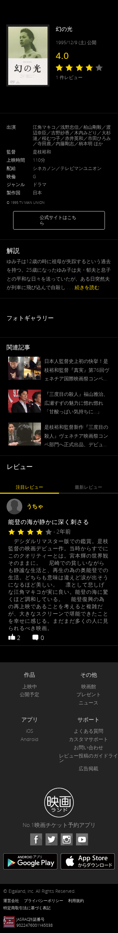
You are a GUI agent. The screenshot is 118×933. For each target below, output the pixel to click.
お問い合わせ (88, 747)
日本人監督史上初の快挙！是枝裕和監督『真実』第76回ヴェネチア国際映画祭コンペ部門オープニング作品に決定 (76, 370)
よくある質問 (88, 731)
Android (29, 739)
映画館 (88, 686)
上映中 (29, 686)
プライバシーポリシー (43, 900)
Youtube (81, 839)
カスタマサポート (88, 739)
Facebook (36, 839)
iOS (29, 731)
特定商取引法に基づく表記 (26, 907)
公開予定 (29, 694)
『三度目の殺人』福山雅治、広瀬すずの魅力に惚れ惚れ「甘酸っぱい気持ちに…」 (76, 402)
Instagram (66, 839)
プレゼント (88, 694)
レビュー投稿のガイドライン (88, 758)
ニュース (88, 703)
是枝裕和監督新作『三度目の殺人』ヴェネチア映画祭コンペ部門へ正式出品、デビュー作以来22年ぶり (76, 436)
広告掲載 (88, 768)
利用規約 (76, 900)
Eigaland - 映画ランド (59, 802)
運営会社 (11, 900)
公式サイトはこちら (58, 220)
